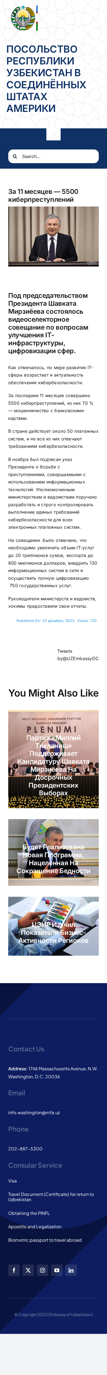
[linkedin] (71, 1270)
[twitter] (28, 1270)
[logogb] (23, 7)
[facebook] (14, 1270)
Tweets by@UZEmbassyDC (78, 654)
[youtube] (57, 1270)
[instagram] (42, 1270)
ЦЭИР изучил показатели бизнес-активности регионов (53, 932)
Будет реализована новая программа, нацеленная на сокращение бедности (53, 859)
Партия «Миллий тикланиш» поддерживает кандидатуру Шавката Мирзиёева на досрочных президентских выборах (53, 765)
